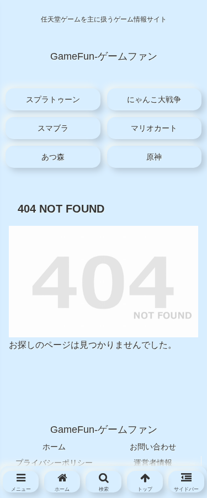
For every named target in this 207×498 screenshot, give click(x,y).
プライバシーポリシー (54, 462)
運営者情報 (153, 462)
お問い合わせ (153, 446)
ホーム (54, 446)
